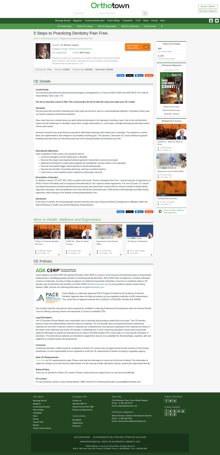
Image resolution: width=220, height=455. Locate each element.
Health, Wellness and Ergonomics (76, 49)
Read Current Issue (171, 107)
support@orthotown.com (127, 406)
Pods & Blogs (38, 410)
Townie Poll (38, 422)
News (35, 416)
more (81, 63)
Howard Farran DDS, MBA (83, 407)
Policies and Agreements (82, 410)
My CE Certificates (130, 26)
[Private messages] (217, 21)
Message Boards (40, 401)
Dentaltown (76, 420)
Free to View (150, 26)
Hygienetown (77, 423)
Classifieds (37, 413)
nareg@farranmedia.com (92, 287)
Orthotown (76, 426)
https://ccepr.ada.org (98, 284)
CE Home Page (64, 26)
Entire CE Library (85, 26)
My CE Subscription (107, 26)
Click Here (40, 360)
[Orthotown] (110, 5)
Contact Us (76, 401)
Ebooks (36, 425)
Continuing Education (49, 38)
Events (35, 419)
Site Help (116, 396)
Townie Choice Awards (42, 428)
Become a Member (208, 6)
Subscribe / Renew (171, 114)
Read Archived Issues (171, 110)
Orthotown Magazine (171, 65)
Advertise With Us (79, 404)
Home (36, 38)
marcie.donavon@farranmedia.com (131, 421)
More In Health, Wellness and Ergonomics (67, 220)
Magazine (37, 404)
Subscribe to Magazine (207, 11)
